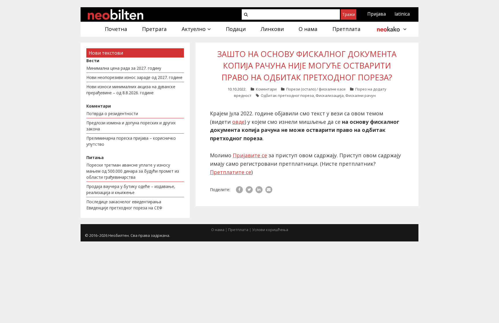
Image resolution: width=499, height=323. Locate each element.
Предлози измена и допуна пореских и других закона (131, 126)
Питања (95, 157)
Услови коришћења (270, 229)
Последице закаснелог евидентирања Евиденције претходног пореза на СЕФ (124, 205)
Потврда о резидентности (112, 113)
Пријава (376, 14)
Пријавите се (250, 155)
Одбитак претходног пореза (287, 95)
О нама (217, 229)
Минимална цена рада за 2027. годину (123, 68)
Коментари (266, 89)
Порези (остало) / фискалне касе (316, 89)
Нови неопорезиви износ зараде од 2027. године (134, 77)
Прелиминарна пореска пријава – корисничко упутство (131, 141)
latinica (402, 14)
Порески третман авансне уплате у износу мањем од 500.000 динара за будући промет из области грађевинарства (132, 171)
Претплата (238, 229)
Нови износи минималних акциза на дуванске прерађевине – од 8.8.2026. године (130, 89)
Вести (92, 60)
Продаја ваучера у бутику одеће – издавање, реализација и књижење (130, 189)
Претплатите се (230, 172)
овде (238, 121)
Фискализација (330, 95)
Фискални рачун (360, 95)
